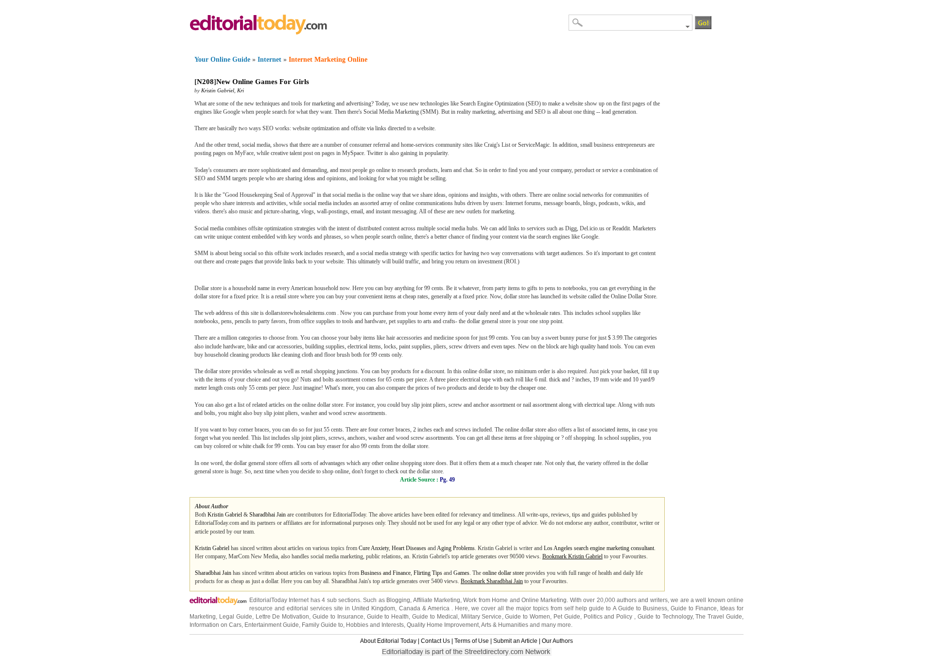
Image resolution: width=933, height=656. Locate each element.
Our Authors (557, 641)
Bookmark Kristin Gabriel (572, 556)
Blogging (398, 600)
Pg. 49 (447, 479)
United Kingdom (373, 608)
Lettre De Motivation (283, 616)
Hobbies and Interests (375, 624)
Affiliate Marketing (436, 600)
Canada (409, 608)
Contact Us (435, 641)
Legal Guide (235, 616)
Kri (240, 90)
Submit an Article (515, 641)
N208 (205, 82)
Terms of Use (471, 641)
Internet (269, 59)
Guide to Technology (665, 616)
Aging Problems (456, 548)
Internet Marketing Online (328, 59)
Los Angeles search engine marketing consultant (599, 548)
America (438, 608)
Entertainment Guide (271, 624)
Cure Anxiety (374, 548)
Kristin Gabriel (217, 90)
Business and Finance (386, 573)
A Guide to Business (640, 608)
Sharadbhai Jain (267, 514)
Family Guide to (322, 624)
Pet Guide (566, 616)
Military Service (481, 616)
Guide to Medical (435, 616)
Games (461, 573)
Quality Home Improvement (443, 624)
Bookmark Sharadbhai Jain (492, 581)
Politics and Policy (609, 616)
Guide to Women (527, 616)
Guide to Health (388, 616)
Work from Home (485, 600)
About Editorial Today (388, 641)
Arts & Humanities (504, 624)
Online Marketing (544, 600)
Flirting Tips (428, 573)
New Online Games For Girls (262, 82)
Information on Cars (216, 624)
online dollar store (503, 573)
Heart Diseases (409, 548)
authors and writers (642, 600)
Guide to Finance (694, 608)
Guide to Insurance (337, 616)
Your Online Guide (222, 59)
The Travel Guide (718, 616)
